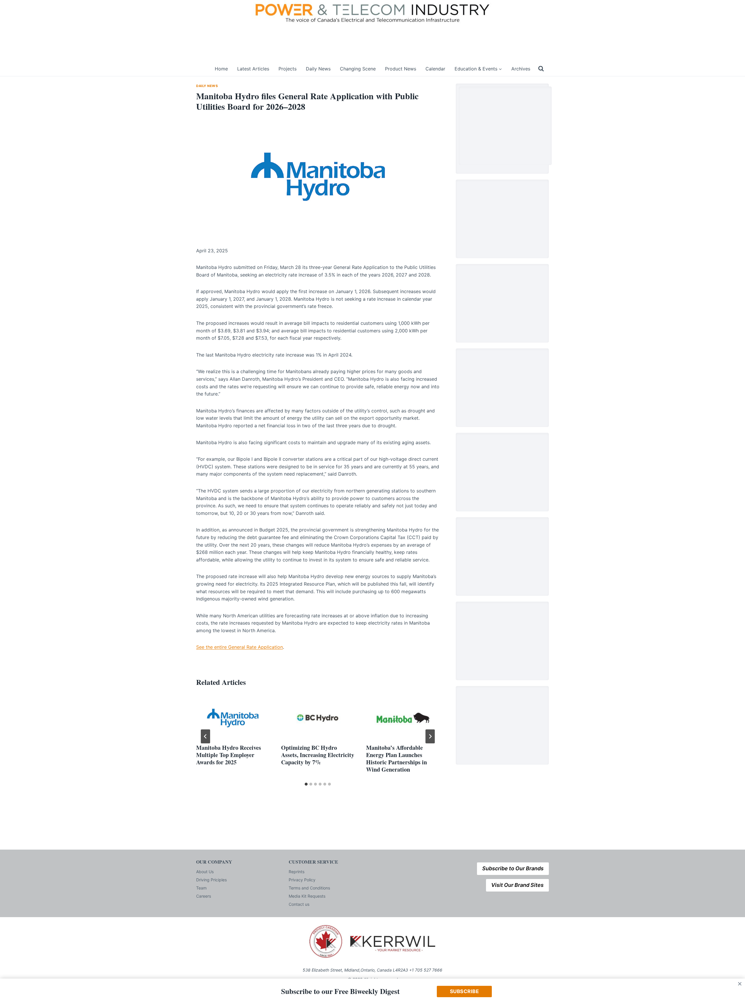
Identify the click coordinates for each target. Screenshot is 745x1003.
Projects (288, 69)
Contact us (299, 904)
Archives (520, 69)
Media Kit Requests (307, 896)
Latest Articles (253, 69)
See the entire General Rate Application (239, 647)
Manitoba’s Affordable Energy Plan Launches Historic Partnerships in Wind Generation (396, 758)
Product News (400, 69)
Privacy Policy (302, 879)
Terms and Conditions (309, 887)
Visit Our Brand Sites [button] (517, 885)
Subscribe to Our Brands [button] (513, 868)
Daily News (318, 69)
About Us (205, 871)
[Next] (430, 736)
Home (221, 69)
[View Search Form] (541, 69)
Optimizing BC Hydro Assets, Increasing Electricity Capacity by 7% (317, 754)
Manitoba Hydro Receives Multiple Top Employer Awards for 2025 (228, 754)
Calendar (435, 69)
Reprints (296, 871)
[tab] (306, 784)
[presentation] (232, 718)
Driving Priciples (211, 879)
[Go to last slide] (205, 736)
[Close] (740, 984)
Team (201, 887)
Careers (203, 896)
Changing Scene (358, 69)
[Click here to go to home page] (201, 68)
